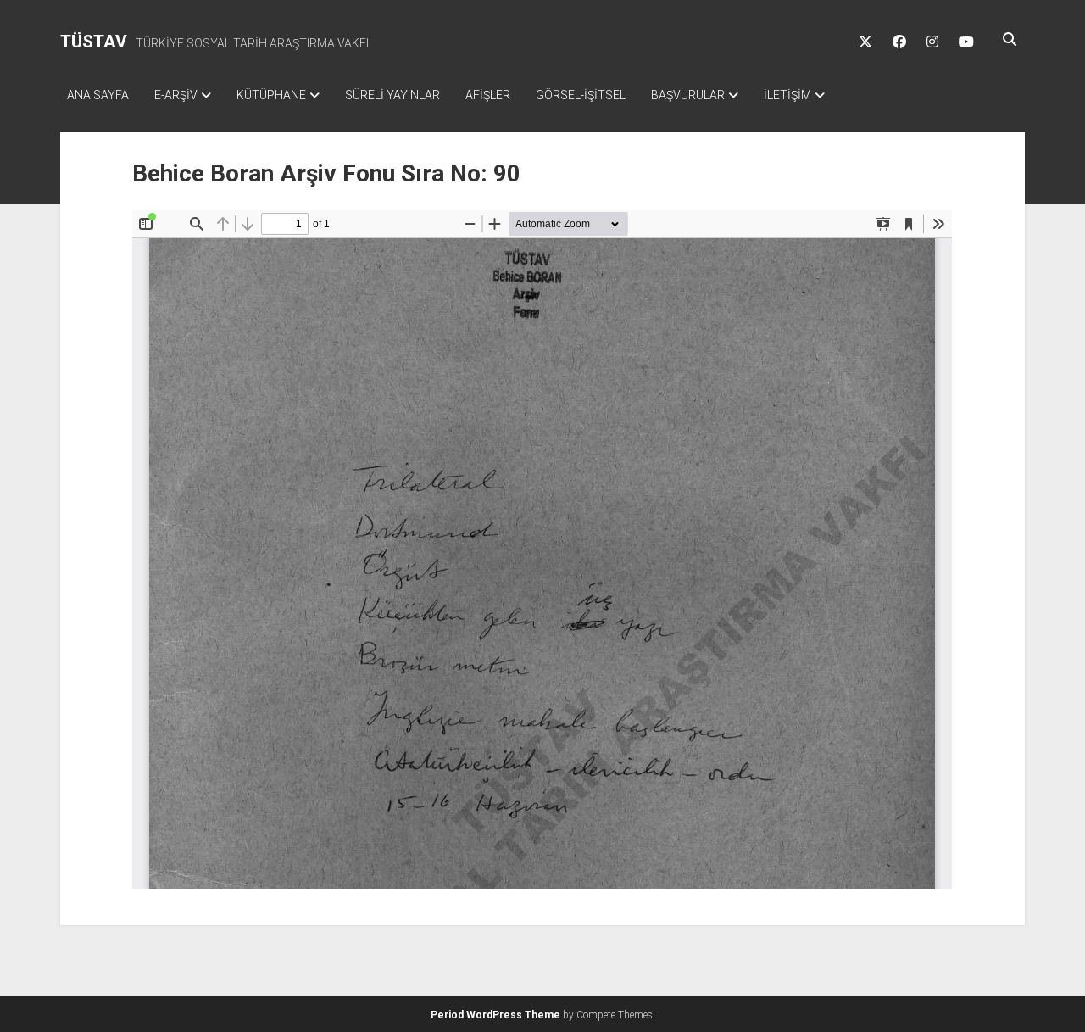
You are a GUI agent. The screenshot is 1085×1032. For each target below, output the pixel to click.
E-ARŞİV (176, 95)
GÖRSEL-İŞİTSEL (581, 95)
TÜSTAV (93, 41)
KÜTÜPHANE (271, 95)
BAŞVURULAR (688, 95)
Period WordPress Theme (495, 1015)
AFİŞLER (487, 95)
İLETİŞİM (787, 95)
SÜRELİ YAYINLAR (392, 95)
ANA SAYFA (98, 95)
